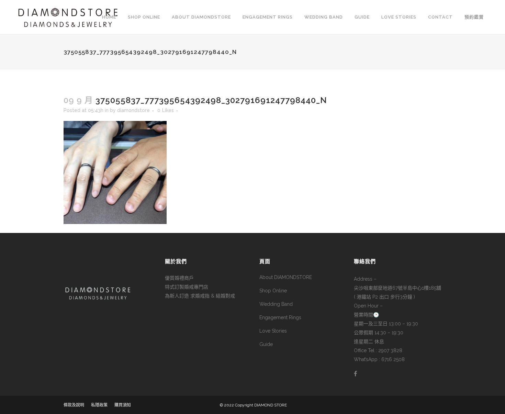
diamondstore (133, 110)
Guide (266, 344)
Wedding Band (276, 304)
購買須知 (122, 405)
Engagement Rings (280, 317)
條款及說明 (74, 405)
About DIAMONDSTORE (285, 277)
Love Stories (273, 331)
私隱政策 (99, 405)
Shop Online (273, 290)
